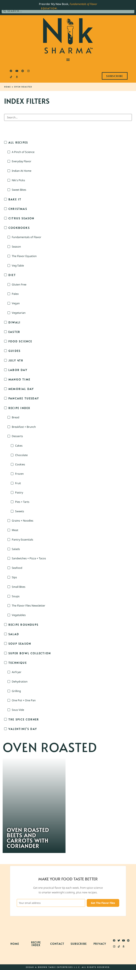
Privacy (100, 943)
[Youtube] (16, 71)
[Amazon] (16, 76)
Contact (57, 943)
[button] (68, 59)
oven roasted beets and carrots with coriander (28, 837)
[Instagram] (28, 71)
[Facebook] (10, 71)
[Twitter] (118, 940)
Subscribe (79, 943)
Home (7, 87)
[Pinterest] (22, 71)
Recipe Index (36, 943)
